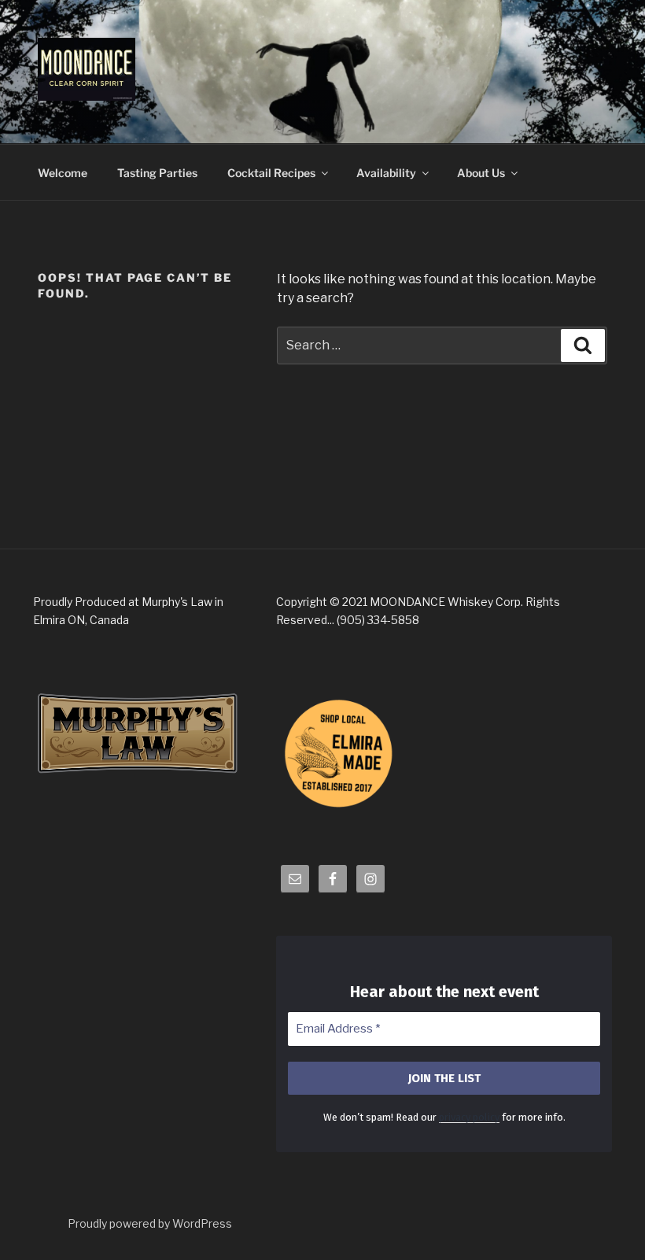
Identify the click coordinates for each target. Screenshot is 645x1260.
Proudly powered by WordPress (150, 1223)
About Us (481, 172)
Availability (386, 172)
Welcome (62, 172)
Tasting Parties (157, 172)
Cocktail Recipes (271, 172)
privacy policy (469, 1117)
